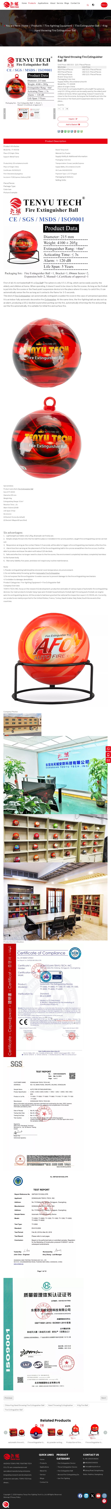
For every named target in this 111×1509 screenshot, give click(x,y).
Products (43, 1463)
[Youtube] (98, 1495)
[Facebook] (80, 1495)
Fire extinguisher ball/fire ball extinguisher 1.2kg (94, 1442)
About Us (43, 1471)
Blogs (42, 1478)
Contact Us (44, 1482)
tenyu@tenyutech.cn (92, 1466)
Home (42, 1459)
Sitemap (6, 1497)
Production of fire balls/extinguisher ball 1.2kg (74, 1442)
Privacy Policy (15, 1497)
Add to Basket (72, 125)
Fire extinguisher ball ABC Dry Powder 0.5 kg (36, 1442)
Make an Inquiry (104, 5)
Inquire (71, 119)
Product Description (55, 141)
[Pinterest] (104, 1501)
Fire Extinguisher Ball (14, 1410)
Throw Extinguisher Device (67, 1467)
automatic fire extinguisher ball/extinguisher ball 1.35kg (16, 1442)
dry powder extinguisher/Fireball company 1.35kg (55, 1442)
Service (43, 1474)
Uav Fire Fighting (64, 1478)
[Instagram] (104, 1495)
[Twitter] (92, 1495)
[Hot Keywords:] (88, 5)
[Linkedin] (86, 1495)
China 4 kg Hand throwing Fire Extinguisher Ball (24, 1405)
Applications (44, 1467)
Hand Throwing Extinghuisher (60, 1405)
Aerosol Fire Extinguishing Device (70, 1474)
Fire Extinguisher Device (66, 1463)
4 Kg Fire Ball (82, 1405)
